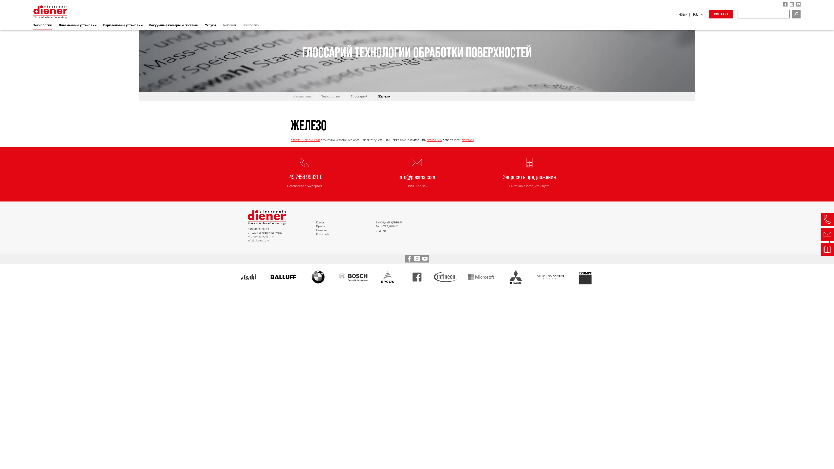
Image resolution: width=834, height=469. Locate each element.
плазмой (468, 140)
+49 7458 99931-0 (305, 176)
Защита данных (386, 226)
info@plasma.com (417, 176)
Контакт (721, 14)
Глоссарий (359, 96)
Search (796, 14)
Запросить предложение (529, 176)
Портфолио (251, 25)
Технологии (330, 96)
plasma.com (302, 96)
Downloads (322, 234)
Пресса (320, 226)
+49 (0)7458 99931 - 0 (261, 236)
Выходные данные (389, 222)
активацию (434, 140)
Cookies (382, 231)
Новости (321, 230)
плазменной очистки (305, 140)
